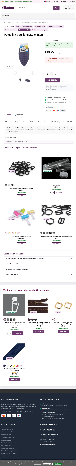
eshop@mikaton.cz (48, 439)
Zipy (17, 26)
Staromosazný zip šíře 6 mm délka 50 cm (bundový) (39, 323)
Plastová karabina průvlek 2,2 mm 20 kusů (21, 188)
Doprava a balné (6, 440)
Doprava (56, 1)
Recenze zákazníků (7, 445)
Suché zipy (51, 26)
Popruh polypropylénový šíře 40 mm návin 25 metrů (14, 369)
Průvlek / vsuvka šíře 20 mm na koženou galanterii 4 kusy (63, 323)
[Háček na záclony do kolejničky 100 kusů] (14, 306)
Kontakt (63, 1)
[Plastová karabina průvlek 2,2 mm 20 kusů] (21, 168)
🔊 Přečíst (19, 115)
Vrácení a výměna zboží (8, 437)
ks (55, 74)
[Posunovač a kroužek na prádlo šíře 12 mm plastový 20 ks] (56, 216)
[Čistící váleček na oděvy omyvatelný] (21, 216)
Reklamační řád (6, 434)
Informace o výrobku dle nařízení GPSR (17, 141)
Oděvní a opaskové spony (39, 30)
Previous (15, 72)
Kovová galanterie (27, 26)
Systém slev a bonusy (8, 448)
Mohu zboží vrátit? (12, 274)
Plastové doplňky (24, 30)
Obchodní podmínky (7, 432)
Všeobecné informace (7, 429)
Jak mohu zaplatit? (12, 264)
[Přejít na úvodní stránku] (5, 22)
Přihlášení (72, 1)
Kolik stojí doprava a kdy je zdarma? (17, 269)
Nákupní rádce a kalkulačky (9, 453)
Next (32, 72)
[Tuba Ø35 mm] (56, 168)
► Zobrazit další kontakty (48, 444)
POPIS (9, 115)
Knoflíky (60, 26)
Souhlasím (58, 464)
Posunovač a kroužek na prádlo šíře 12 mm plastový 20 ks (56, 236)
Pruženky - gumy (40, 26)
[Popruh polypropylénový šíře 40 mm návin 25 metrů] (14, 352)
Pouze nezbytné (47, 464)
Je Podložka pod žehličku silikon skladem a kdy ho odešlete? (25, 258)
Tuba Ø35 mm (56, 185)
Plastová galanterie (10, 30)
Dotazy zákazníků (6, 443)
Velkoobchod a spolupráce (9, 451)
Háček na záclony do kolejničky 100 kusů (14, 323)
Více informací (37, 464)
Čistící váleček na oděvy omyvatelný (21, 236)
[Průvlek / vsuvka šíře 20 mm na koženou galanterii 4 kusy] (63, 306)
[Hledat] (56, 8)
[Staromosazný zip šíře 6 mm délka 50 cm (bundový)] (39, 306)
